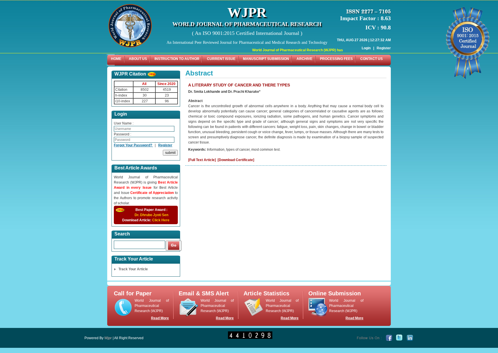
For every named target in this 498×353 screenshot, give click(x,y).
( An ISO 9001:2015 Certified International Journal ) (247, 33)
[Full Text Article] (202, 160)
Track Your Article (133, 269)
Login (366, 48)
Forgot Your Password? (133, 145)
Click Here (160, 220)
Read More (160, 318)
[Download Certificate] (236, 160)
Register (384, 48)
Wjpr (108, 338)
